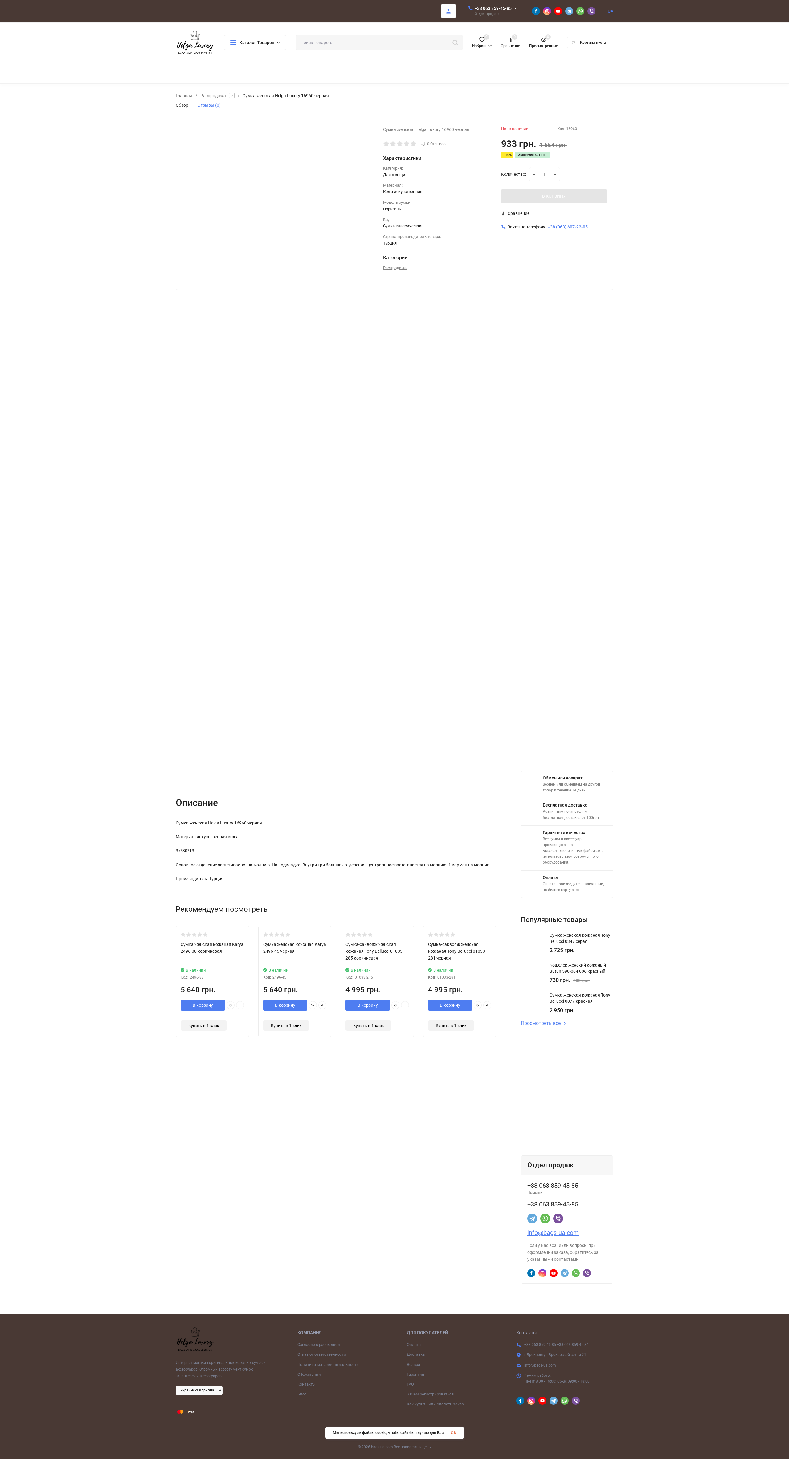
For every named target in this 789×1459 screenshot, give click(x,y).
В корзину (203, 1005)
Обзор (182, 105)
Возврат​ (414, 1364)
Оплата (414, 1344)
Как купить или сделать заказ (435, 1404)
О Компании (309, 1374)
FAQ (410, 1384)
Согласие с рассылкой (318, 1344)
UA (610, 11)
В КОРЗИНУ (554, 196)
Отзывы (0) (209, 105)
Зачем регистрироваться (430, 1394)
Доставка (416, 1354)
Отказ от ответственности (321, 1354)
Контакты (306, 1384)
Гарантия (415, 1374)
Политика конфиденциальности (328, 1364)
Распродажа (213, 95)
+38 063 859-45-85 (493, 8)
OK (453, 1432)
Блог (301, 1394)
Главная (184, 95)
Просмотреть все (541, 1023)
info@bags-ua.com (553, 1232)
